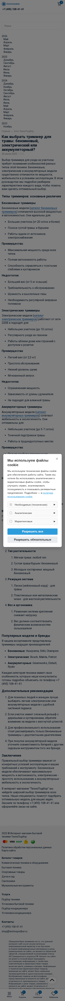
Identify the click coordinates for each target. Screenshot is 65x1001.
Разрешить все (32, 531)
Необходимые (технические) (31, 504)
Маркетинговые (23, 521)
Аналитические (23, 513)
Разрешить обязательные (32, 539)
